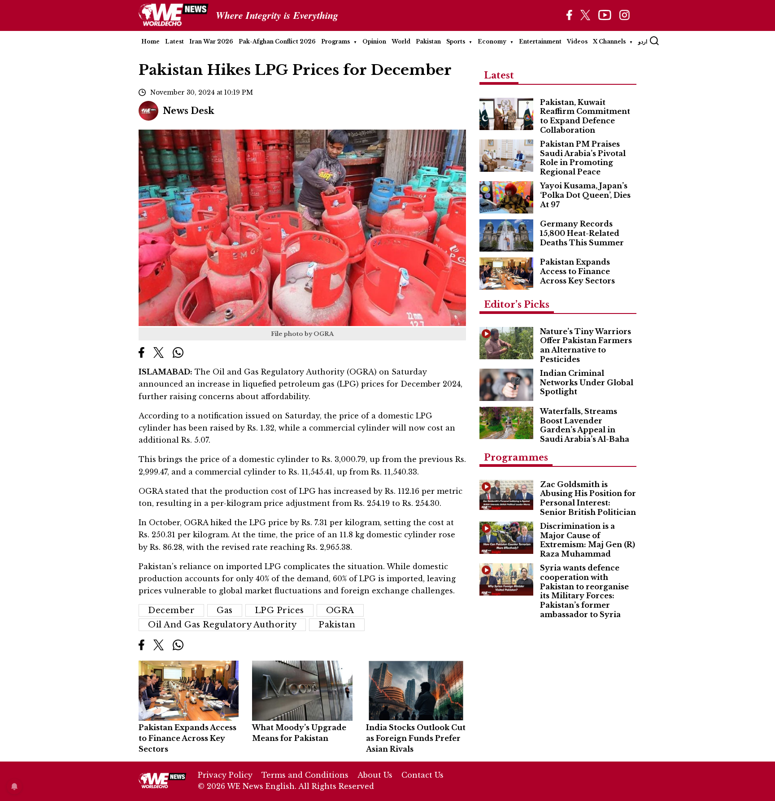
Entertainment (540, 41)
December (171, 610)
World (401, 41)
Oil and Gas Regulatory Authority (222, 625)
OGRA (340, 610)
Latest (174, 41)
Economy (492, 41)
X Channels (609, 41)
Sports (455, 41)
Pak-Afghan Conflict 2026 (277, 41)
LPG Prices (279, 610)
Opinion (374, 41)
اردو (642, 41)
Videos (577, 41)
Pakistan (428, 41)
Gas (225, 610)
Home (150, 41)
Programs (335, 41)
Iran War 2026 (211, 41)
